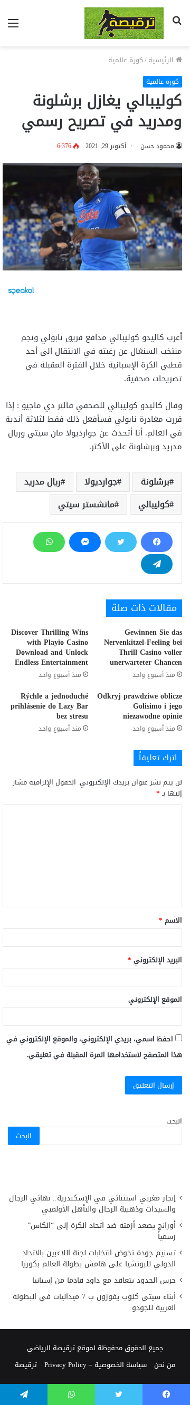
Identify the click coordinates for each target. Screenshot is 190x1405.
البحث (174, 1121)
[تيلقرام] (157, 564)
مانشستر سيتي (86, 504)
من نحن (164, 1364)
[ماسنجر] (85, 542)
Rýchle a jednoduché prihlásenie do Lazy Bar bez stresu (49, 706)
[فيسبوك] (157, 542)
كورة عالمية (125, 59)
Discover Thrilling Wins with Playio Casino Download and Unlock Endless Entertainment (49, 647)
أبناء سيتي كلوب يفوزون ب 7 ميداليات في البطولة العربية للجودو (94, 1302)
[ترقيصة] (124, 23)
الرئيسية (162, 59)
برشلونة (155, 481)
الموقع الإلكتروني (155, 999)
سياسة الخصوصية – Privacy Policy (95, 1364)
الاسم (170, 920)
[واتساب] (49, 542)
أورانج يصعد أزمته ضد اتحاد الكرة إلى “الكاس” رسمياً (101, 1231)
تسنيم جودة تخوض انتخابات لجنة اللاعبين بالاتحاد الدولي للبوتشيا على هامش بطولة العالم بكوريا (98, 1258)
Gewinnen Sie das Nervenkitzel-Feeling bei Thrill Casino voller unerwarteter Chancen (143, 647)
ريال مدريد (42, 481)
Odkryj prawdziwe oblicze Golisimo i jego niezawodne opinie (139, 706)
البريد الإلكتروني (155, 959)
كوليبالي (153, 504)
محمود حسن (157, 146)
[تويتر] (121, 542)
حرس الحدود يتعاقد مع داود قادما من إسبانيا (103, 1280)
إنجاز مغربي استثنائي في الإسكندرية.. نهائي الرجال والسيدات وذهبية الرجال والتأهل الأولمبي (92, 1203)
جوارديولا (100, 481)
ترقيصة (26, 1364)
